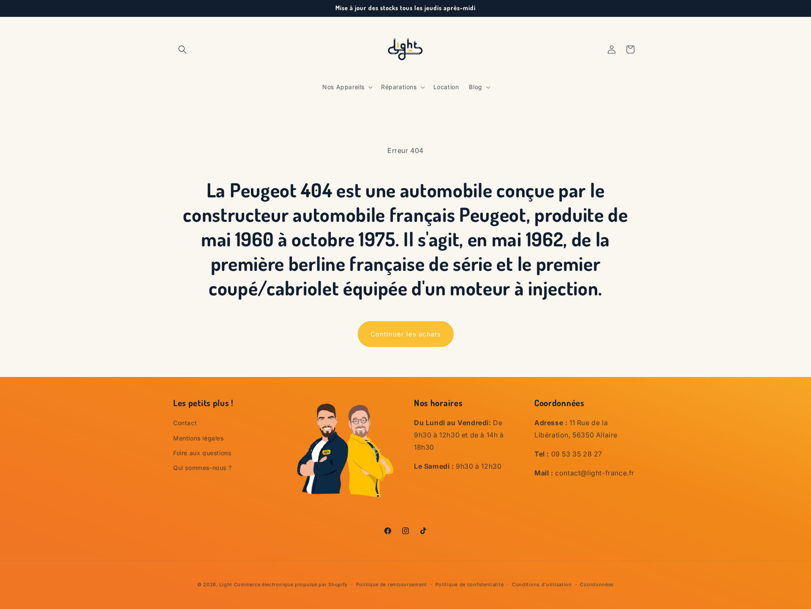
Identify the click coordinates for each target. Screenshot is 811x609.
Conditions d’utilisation (542, 584)
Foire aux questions (202, 452)
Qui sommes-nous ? (202, 467)
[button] (182, 49)
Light (225, 584)
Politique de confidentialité (469, 584)
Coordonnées (597, 584)
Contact (185, 422)
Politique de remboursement (391, 584)
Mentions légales (198, 437)
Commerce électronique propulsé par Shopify (291, 584)
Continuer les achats (405, 334)
